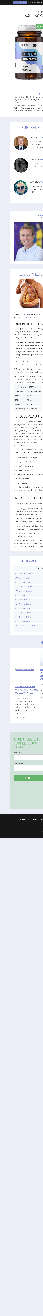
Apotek (22, 820)
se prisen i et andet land (28, 317)
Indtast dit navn (19, 753)
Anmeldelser (32, 820)
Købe (28, 778)
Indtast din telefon (19, 763)
